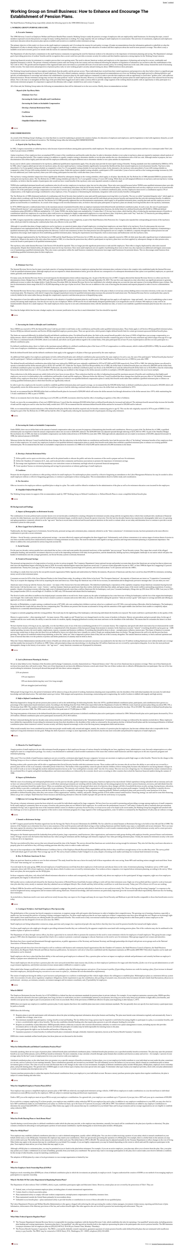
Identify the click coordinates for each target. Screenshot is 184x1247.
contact (171, 2)
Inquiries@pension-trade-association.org (162, 1244)
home (165, 2)
